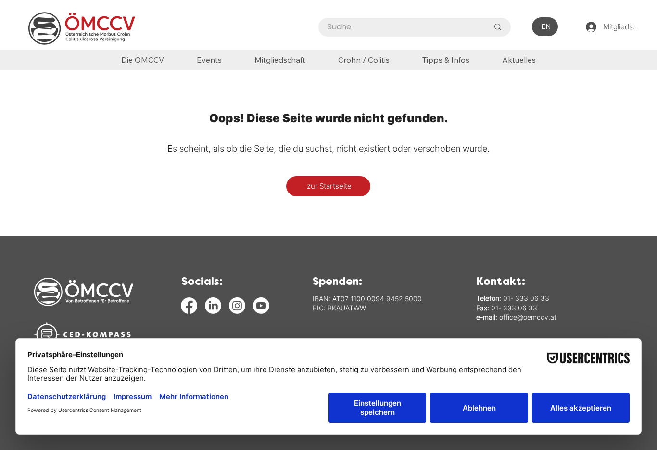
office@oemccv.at (527, 317)
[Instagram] (237, 305)
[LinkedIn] (213, 305)
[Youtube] (261, 305)
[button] (445, 59)
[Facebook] (189, 305)
